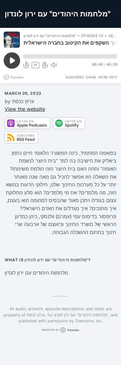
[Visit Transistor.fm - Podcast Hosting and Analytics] (14, 77)
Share (91, 77)
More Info (108, 77)
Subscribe (74, 77)
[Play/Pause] (12, 40)
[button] (70, 56)
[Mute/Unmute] (54, 65)
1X (35, 64)
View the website (25, 109)
